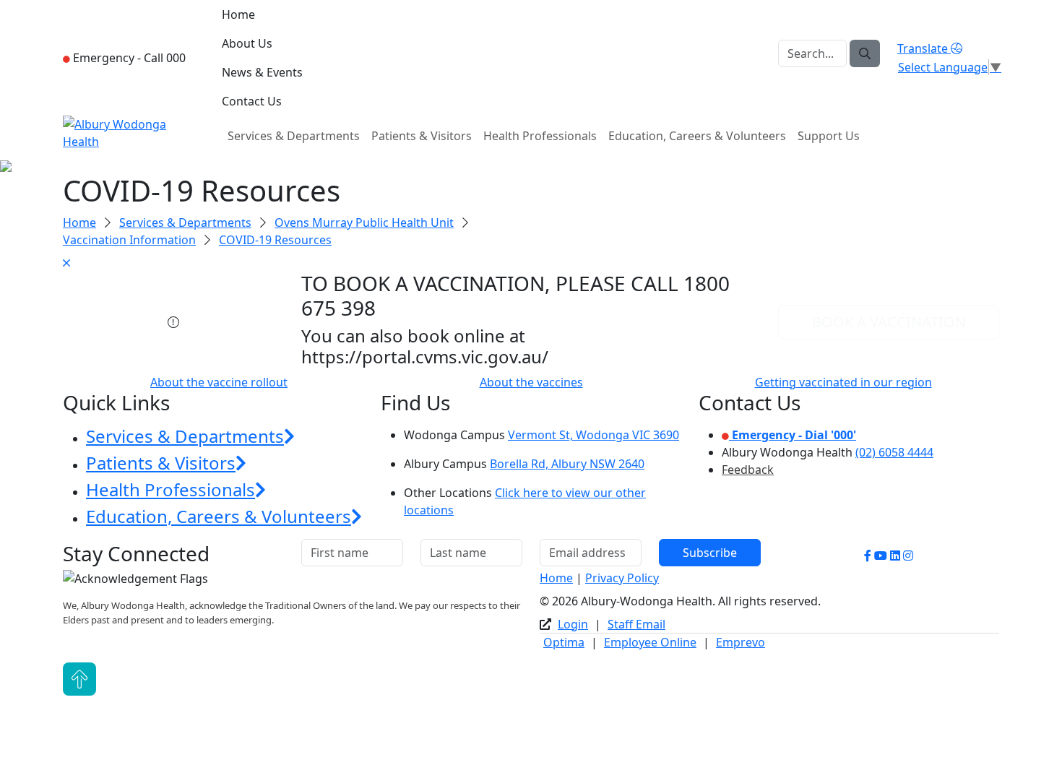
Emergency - (128, 58)
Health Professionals (540, 136)
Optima (563, 642)
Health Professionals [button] (170, 489)
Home (238, 14)
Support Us (829, 136)
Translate (924, 48)
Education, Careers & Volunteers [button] (218, 516)
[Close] (531, 263)
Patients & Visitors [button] (161, 463)
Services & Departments (294, 136)
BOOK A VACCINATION (889, 322)
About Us (247, 43)
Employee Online (650, 642)
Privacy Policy (622, 578)
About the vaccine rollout (219, 382)
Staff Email (636, 624)
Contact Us (252, 101)
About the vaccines (531, 382)
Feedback (748, 469)
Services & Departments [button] (185, 436)
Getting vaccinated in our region (843, 382)
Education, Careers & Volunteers (697, 136)
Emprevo (740, 642)
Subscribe (710, 553)
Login (573, 624)
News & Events (262, 72)
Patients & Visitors (421, 136)
